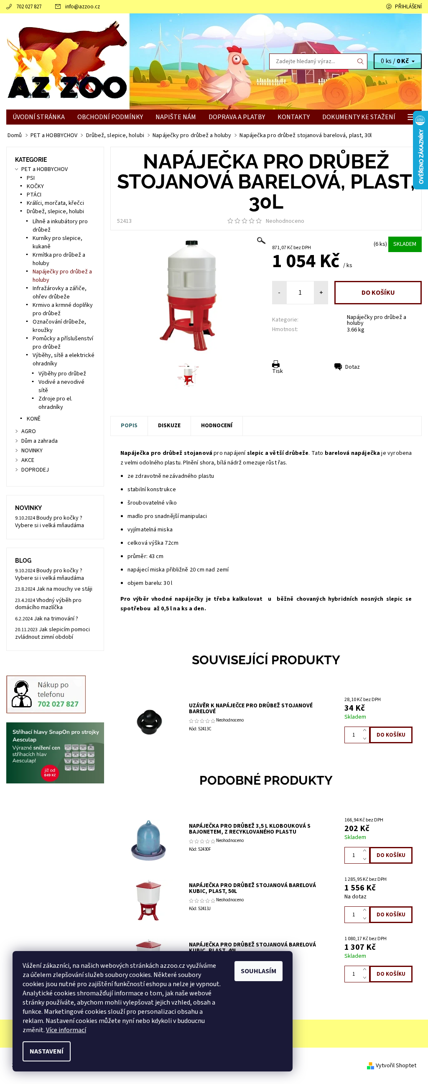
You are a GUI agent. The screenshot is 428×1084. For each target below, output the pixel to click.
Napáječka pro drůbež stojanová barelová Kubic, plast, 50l (252, 888)
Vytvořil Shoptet (396, 1065)
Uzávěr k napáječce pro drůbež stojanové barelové (251, 708)
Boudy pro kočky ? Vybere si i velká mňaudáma (49, 522)
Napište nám (175, 117)
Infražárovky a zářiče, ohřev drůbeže (60, 292)
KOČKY (35, 186)
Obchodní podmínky (110, 117)
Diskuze (169, 425)
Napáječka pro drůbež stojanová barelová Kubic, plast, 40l (252, 948)
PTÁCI (34, 195)
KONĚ (34, 419)
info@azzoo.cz (82, 6)
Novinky (28, 508)
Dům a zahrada (39, 441)
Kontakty (294, 117)
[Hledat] (360, 61)
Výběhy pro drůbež (62, 374)
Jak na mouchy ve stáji (64, 589)
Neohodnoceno (285, 221)
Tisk (277, 371)
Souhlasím (258, 971)
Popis (129, 425)
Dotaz (352, 367)
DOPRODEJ (35, 470)
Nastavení (47, 1051)
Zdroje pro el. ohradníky (55, 403)
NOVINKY (32, 450)
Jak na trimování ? (56, 619)
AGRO (28, 431)
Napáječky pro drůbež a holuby (376, 320)
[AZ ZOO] (110, 61)
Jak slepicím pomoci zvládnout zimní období (52, 633)
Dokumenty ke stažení (358, 117)
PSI (31, 178)
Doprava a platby (237, 117)
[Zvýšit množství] (366, 731)
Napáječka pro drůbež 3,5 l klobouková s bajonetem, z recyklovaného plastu (250, 829)
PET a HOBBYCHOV (44, 169)
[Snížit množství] (366, 739)
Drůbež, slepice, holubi (55, 211)
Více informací (66, 1030)
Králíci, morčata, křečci (55, 203)
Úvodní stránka (39, 117)
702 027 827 (28, 6)
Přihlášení (408, 6)
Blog (23, 560)
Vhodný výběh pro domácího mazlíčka (48, 604)
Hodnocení (216, 425)
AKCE (27, 460)
